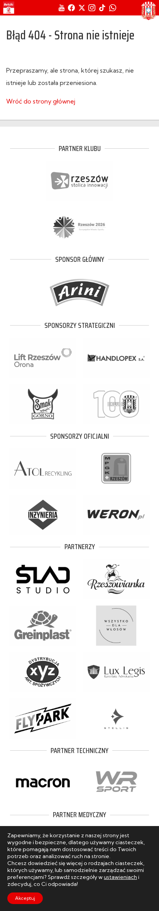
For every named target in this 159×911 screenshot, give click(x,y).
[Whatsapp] (112, 7)
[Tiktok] (102, 7)
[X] (81, 7)
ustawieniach (120, 877)
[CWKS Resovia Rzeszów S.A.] (148, 11)
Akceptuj (25, 898)
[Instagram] (91, 7)
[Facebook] (71, 7)
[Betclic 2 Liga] (8, 8)
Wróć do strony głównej (40, 101)
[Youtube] (61, 7)
